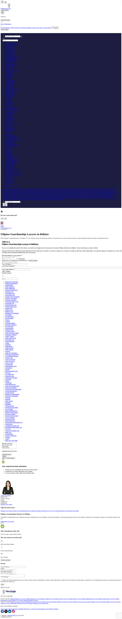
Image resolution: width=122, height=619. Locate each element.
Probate (8, 183)
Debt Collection (10, 47)
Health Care (9, 67)
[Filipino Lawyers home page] (9, 7)
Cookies (33, 609)
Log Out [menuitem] (56, 27)
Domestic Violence (11, 82)
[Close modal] (2, 523)
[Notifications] (2, 12)
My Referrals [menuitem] (23, 27)
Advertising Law (10, 53)
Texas (2, 225)
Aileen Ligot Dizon (6, 495)
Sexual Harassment (11, 141)
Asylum (8, 122)
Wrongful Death (10, 167)
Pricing (10, 609)
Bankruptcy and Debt (11, 43)
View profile (9, 504)
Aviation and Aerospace (12, 56)
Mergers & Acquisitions (12, 71)
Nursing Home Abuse (11, 161)
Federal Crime (9, 86)
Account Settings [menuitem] (46, 27)
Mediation (8, 153)
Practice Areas (7, 273)
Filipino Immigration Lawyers (89, 599)
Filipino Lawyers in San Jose (40, 603)
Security (47, 609)
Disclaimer (42, 609)
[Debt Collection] (9, 448)
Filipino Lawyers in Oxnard (113, 602)
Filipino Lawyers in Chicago (17, 602)
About (2, 609)
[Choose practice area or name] (21, 36)
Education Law (10, 95)
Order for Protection (11, 107)
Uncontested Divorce (11, 110)
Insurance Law (10, 128)
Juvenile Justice (10, 88)
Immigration (9, 120)
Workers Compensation (12, 144)
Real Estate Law (10, 168)
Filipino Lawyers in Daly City (33, 602)
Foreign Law (9, 112)
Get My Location (33, 260)
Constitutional (9, 74)
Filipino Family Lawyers (74, 599)
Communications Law (12, 61)
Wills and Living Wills (12, 186)
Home (2, 221)
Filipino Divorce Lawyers (61, 599)
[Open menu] (2, 2)
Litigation (8, 152)
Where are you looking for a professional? (15, 260)
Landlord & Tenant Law (12, 173)
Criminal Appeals (10, 80)
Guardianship (9, 180)
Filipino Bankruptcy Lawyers (18, 599)
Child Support (9, 104)
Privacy (8, 77)
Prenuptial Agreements (12, 109)
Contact (6, 609)
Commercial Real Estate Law (13, 170)
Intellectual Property (11, 129)
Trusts (7, 184)
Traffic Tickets (10, 92)
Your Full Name (7, 264)
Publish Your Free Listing (7, 521)
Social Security (10, 143)
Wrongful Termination (12, 146)
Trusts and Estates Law (12, 177)
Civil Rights (9, 73)
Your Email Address (8, 269)
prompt (8, 271)
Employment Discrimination (13, 140)
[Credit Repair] (9, 446)
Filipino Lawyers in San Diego (25, 603)
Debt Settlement (10, 49)
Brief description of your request (12, 255)
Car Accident (9, 158)
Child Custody (10, 103)
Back (4, 458)
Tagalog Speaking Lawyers (30, 600)
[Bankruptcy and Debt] (9, 443)
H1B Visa (8, 125)
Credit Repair (9, 46)
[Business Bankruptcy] (9, 445)
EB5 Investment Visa (11, 123)
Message (3, 504)
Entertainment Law (11, 64)
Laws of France (10, 114)
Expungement (9, 85)
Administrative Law (11, 119)
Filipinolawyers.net (6, 8)
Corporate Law (10, 62)
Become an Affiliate (18, 609)
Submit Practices (7, 454)
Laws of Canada (10, 113)
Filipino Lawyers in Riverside (8, 603)
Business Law (9, 52)
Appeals (8, 149)
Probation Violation (11, 91)
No (5, 218)
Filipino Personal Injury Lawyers (106, 599)
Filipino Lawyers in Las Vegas (65, 602)
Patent (7, 132)
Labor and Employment (12, 137)
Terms (37, 609)
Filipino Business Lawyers (33, 599)
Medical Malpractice (11, 159)
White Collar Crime (11, 94)
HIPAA (52, 609)
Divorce (8, 106)
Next (4, 271)
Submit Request (10, 458)
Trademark (9, 134)
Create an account (5, 560)
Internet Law (9, 68)
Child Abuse (9, 101)
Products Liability (10, 162)
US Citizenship (10, 126)
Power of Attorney (11, 181)
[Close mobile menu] (5, 2)
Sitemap (56, 609)
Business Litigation (11, 59)
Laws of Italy (9, 116)
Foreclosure (9, 171)
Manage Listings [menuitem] (31, 27)
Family (8, 98)
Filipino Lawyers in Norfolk (98, 602)
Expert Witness (10, 97)
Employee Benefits (11, 138)
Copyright (8, 131)
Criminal (8, 79)
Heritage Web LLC (13, 615)
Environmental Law (11, 65)
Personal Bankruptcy (11, 50)
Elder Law (9, 179)
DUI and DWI (10, 83)
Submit (4, 456)
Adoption (8, 100)
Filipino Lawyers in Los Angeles (81, 602)
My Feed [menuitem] (3, 27)
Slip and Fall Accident (12, 164)
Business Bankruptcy (11, 44)
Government (9, 117)
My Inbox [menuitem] (16, 27)
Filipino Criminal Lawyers (47, 599)
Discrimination (10, 76)
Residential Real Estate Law (13, 174)
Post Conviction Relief (12, 89)
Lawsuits (8, 147)
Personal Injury (10, 155)
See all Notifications (6, 24)
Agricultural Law (10, 55)
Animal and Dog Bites (12, 156)
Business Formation (11, 58)
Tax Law (8, 176)
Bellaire (2, 226)
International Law (10, 135)
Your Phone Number (8, 266)
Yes (2, 218)
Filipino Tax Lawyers (17, 600)
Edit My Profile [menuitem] (10, 27)
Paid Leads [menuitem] (39, 27)
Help (25, 609)
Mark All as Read (5, 20)
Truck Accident (10, 165)
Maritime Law (9, 70)
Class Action (9, 150)
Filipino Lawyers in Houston (49, 602)
